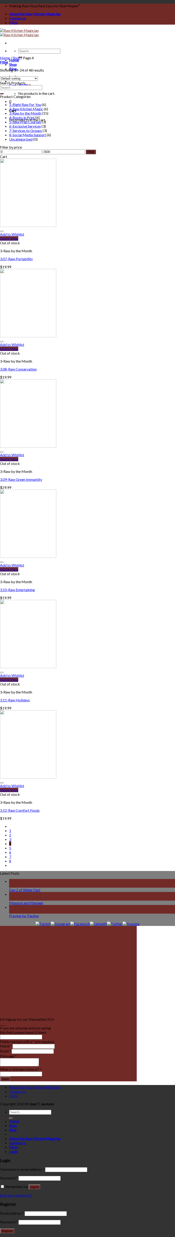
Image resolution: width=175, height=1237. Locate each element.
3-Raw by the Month (25, 113)
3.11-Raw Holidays (15, 700)
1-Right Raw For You (25, 104)
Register (7, 1231)
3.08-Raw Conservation (18, 369)
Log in (35, 1187)
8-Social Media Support (27, 135)
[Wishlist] (2, 231)
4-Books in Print (22, 117)
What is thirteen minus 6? (20, 1069)
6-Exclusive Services (25, 126)
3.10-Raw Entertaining (17, 590)
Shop (13, 64)
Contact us (17, 18)
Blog (13, 1130)
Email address (12, 1213)
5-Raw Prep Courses (25, 122)
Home (14, 60)
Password (9, 1178)
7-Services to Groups (25, 130)
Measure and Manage (26, 903)
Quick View (9, 238)
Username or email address (22, 1169)
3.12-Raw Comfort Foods (20, 810)
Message (8, 1056)
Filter (91, 152)
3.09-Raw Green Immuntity (21, 479)
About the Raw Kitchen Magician (35, 14)
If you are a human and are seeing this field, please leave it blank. (25, 1030)
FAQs (13, 22)
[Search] (2, 93)
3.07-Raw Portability (16, 259)
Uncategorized (21, 139)
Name (6, 1046)
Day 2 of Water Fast (24, 890)
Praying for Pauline (24, 916)
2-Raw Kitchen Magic (26, 109)
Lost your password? (16, 1195)
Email (5, 1051)
